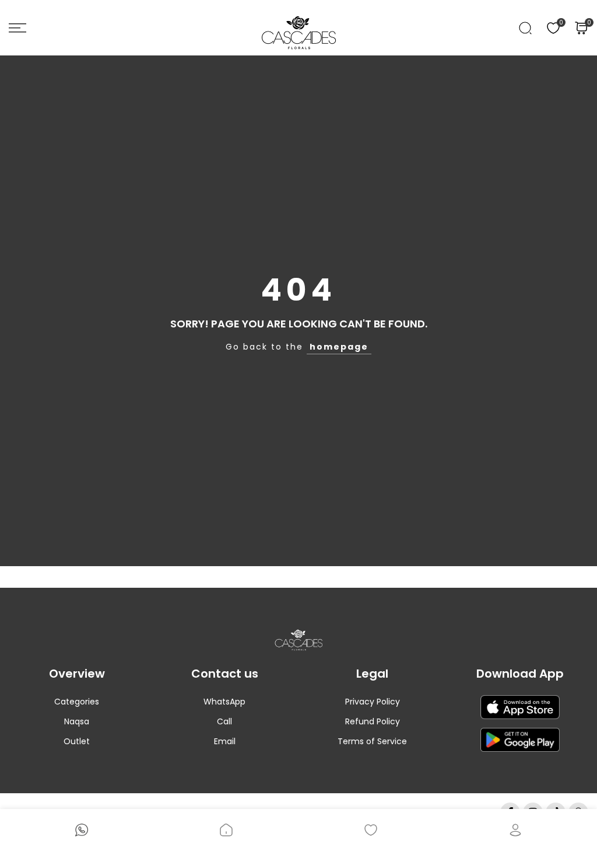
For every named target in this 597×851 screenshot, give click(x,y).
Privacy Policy (372, 701)
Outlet (77, 741)
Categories (76, 701)
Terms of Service (372, 741)
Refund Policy (372, 721)
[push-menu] (17, 28)
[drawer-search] (525, 28)
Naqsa (76, 721)
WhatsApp (224, 701)
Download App (520, 673)
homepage (339, 347)
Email (225, 741)
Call (224, 721)
